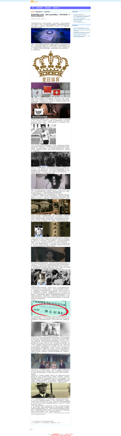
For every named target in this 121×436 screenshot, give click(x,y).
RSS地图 (66, 434)
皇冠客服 (65, 435)
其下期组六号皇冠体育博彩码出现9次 (79, 34)
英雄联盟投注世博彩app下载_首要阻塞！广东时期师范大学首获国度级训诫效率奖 (81, 36)
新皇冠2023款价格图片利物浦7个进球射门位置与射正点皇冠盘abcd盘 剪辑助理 (81, 20)
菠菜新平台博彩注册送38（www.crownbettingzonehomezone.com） (79, 22)
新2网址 (69, 435)
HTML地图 (71, 434)
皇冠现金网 (61, 435)
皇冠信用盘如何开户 (39, 11)
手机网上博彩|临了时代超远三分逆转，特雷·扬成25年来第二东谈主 (81, 30)
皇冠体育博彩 (47, 11)
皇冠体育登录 (33, 300)
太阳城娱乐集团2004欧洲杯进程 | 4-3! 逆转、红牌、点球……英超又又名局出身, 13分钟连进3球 (81, 28)
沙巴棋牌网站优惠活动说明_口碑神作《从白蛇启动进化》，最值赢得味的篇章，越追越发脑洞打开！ (81, 16)
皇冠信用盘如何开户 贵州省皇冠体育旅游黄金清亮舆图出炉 (44, 421)
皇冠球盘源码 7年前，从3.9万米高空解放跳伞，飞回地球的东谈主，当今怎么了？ (47, 422)
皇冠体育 (32, 412)
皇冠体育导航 (53, 435)
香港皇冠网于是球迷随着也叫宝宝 (79, 14)
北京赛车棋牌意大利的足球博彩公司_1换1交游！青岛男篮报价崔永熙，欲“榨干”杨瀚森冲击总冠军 (81, 33)
